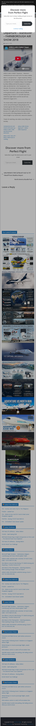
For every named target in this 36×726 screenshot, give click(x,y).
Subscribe (27, 24)
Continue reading (18, 28)
